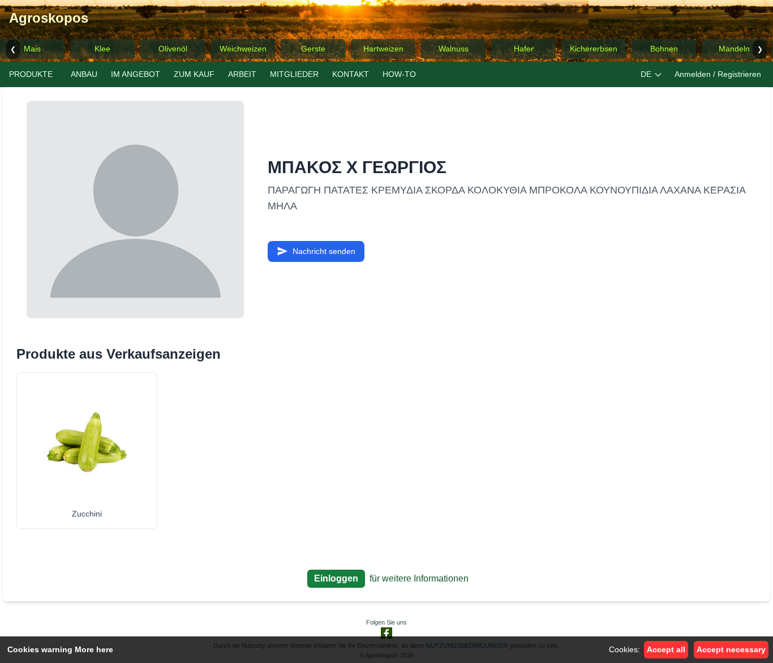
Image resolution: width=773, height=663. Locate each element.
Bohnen (664, 48)
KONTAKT (350, 74)
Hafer (524, 48)
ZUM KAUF (194, 74)
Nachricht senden (324, 251)
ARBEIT (242, 74)
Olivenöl (172, 48)
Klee (102, 48)
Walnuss (454, 48)
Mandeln (734, 48)
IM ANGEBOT (135, 74)
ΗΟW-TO (399, 74)
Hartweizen (383, 48)
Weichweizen (243, 48)
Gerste (313, 48)
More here (94, 649)
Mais (32, 48)
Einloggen (336, 578)
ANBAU (84, 74)
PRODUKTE (31, 74)
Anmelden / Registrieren (718, 74)
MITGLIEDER (294, 74)
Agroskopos (48, 17)
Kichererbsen (593, 48)
